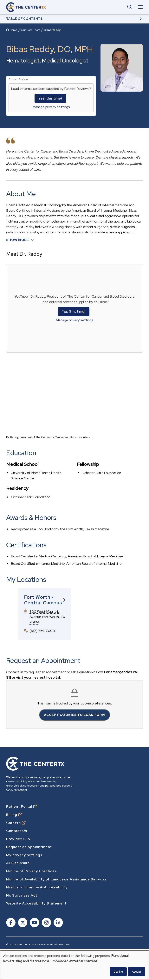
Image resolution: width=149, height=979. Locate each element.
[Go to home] (26, 7)
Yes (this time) (50, 98)
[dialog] (74, 965)
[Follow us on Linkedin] (58, 923)
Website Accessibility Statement (36, 903)
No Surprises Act (21, 895)
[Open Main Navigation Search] (129, 7)
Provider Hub (18, 839)
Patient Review (18, 79)
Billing (11, 815)
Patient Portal (19, 806)
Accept (136, 971)
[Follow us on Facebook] (10, 923)
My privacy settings (24, 855)
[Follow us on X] (22, 923)
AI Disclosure (18, 863)
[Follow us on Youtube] (34, 923)
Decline (118, 971)
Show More (17, 240)
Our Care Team (30, 30)
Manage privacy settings (51, 107)
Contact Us (16, 831)
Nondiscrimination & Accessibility (37, 887)
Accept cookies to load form (74, 715)
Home (13, 30)
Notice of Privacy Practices (31, 871)
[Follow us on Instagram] (46, 923)
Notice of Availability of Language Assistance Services (56, 879)
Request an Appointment (29, 847)
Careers (13, 823)
